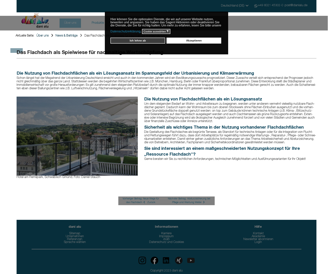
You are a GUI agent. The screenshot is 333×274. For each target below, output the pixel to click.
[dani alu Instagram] (143, 260)
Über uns (70, 23)
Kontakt (258, 233)
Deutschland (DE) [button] (233, 6)
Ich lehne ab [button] (138, 40)
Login (258, 242)
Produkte (98, 23)
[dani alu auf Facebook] (153, 260)
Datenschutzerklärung (125, 31)
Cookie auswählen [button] (156, 31)
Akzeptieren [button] (194, 40)
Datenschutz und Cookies (166, 242)
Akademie (258, 236)
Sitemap (74, 233)
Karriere (166, 233)
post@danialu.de (296, 5)
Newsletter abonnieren (258, 239)
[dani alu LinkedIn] (165, 260)
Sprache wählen (75, 242)
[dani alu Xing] (177, 260)
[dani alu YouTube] (189, 260)
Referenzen (74, 239)
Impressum (166, 236)
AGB (166, 239)
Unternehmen (75, 236)
